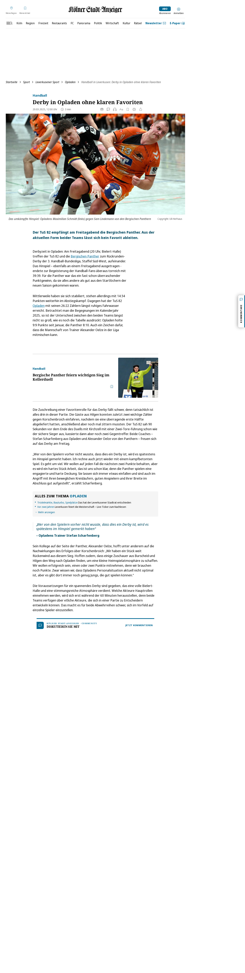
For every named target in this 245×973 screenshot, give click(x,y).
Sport (26, 82)
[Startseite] (95, 9)
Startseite (11, 82)
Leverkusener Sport (47, 82)
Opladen (70, 82)
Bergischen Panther (85, 256)
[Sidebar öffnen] (9, 23)
